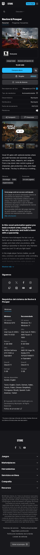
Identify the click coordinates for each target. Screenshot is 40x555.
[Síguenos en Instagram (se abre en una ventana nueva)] (30, 282)
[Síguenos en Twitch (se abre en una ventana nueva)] (9, 288)
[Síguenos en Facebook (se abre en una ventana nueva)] (23, 282)
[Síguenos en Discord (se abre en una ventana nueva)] (16, 288)
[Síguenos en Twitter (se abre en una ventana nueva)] (16, 282)
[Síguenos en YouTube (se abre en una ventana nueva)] (23, 288)
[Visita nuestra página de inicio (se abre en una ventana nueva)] (9, 282)
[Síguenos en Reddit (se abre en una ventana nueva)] (30, 288)
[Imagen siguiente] (36, 145)
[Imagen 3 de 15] (30, 146)
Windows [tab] (7, 309)
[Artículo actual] (9, 146)
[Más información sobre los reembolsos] (37, 93)
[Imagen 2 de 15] (19, 146)
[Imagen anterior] (3, 145)
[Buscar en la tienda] (4, 11)
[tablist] (20, 309)
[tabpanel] (20, 342)
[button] (20, 266)
